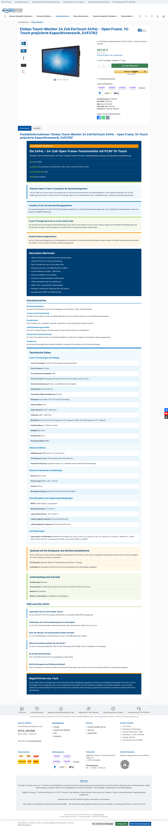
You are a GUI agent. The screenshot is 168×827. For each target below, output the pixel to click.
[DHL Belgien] (36, 762)
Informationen (58, 723)
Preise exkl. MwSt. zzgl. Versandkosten (109, 55)
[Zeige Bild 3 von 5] (61, 80)
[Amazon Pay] (108, 93)
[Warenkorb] (163, 16)
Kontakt (56, 727)
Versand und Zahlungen (62, 730)
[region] (56, 61)
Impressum (57, 736)
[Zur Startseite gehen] (12, 10)
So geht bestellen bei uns (97, 727)
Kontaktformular (35, 741)
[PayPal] (100, 93)
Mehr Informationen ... (25, 825)
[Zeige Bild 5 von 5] (67, 80)
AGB (55, 733)
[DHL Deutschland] (21, 756)
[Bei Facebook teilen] (99, 117)
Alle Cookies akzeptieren (140, 824)
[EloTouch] (142, 31)
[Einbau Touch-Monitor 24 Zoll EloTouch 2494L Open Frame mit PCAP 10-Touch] (61, 61)
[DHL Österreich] (36, 756)
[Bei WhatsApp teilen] (103, 117)
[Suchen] (146, 16)
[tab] (24, 128)
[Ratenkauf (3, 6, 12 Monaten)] (132, 88)
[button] (131, 72)
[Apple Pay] (116, 93)
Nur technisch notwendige (103, 824)
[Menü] (140, 16)
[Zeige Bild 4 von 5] (64, 80)
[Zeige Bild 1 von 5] (55, 80)
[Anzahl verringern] (99, 66)
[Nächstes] (91, 61)
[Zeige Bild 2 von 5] (58, 80)
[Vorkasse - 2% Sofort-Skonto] (141, 88)
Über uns (91, 730)
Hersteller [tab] (36, 128)
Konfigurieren (122, 824)
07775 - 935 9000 (26, 730)
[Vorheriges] (30, 61)
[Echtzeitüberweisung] (101, 88)
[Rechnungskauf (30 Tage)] (112, 88)
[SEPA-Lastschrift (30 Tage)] (122, 88)
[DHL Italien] (28, 756)
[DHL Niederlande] (29, 762)
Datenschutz (92, 733)
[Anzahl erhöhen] (109, 66)
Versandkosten (99, 814)
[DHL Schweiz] (22, 762)
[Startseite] (6, 16)
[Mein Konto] (157, 16)
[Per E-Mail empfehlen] (107, 117)
